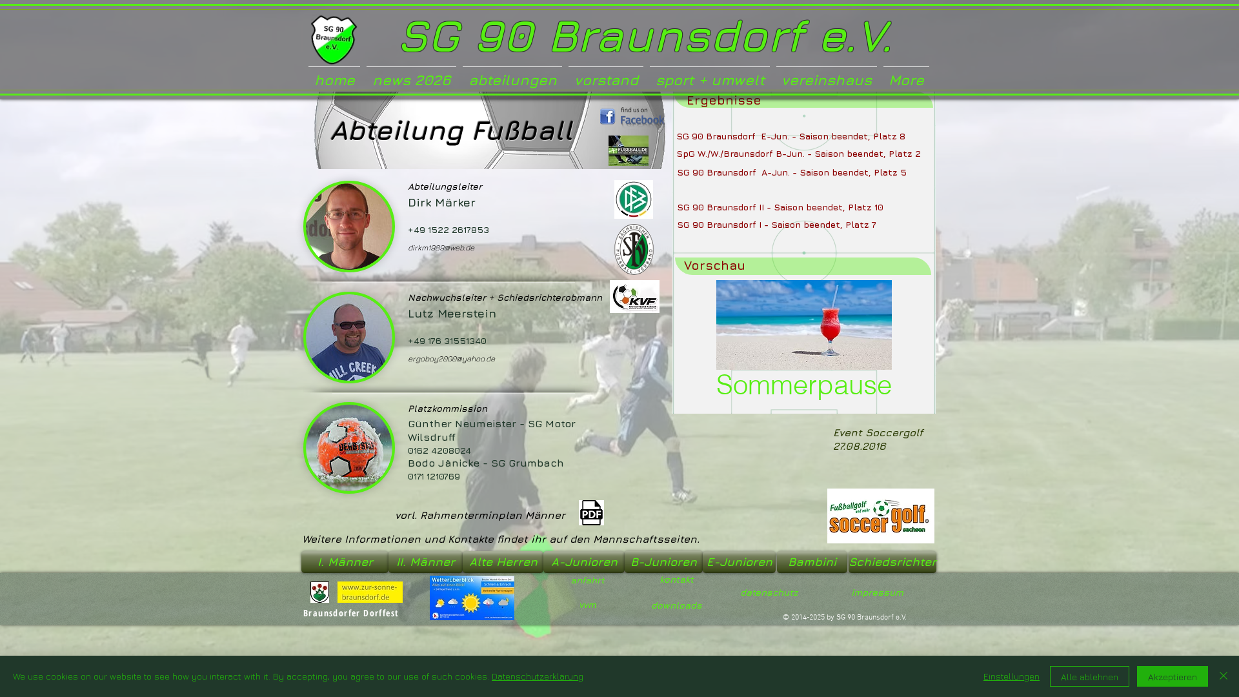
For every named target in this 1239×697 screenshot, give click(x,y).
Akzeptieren (1172, 676)
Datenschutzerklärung (537, 676)
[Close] (1223, 676)
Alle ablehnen (1089, 676)
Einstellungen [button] (1011, 676)
